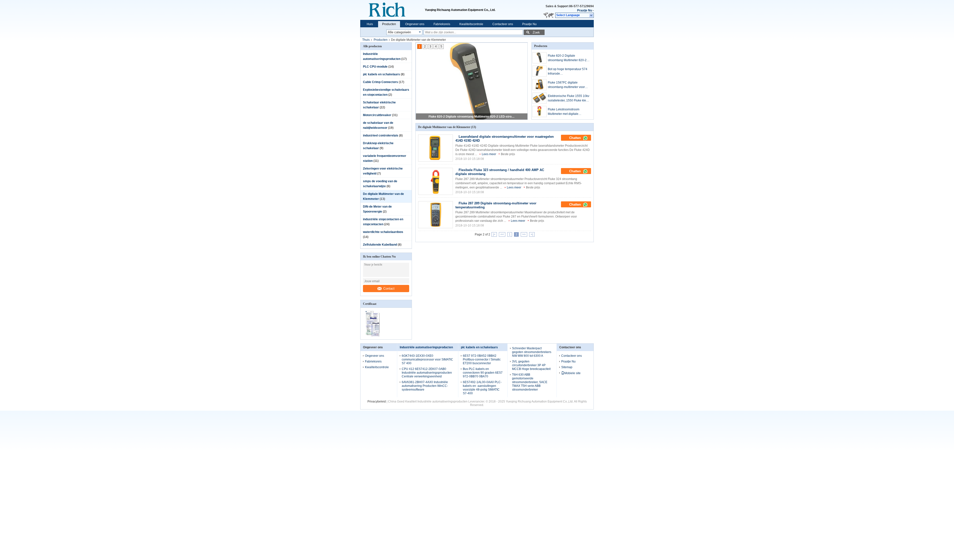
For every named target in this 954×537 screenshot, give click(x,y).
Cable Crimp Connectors (380, 82)
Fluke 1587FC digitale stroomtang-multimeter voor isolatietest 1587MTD (566, 85)
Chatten (575, 138)
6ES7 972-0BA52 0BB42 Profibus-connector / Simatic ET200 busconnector (482, 359)
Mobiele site (572, 373)
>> (524, 234)
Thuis (366, 40)
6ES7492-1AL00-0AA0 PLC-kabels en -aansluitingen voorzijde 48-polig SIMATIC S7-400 (482, 387)
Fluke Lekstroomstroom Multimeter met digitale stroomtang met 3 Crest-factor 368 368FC (568, 112)
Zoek (536, 32)
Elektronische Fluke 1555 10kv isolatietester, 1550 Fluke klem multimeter (568, 98)
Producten (389, 24)
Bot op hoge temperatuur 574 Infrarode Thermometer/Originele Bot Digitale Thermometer (567, 71)
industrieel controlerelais (380, 135)
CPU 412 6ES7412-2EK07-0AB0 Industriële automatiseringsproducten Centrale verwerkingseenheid (427, 372)
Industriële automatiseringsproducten (426, 347)
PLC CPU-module (375, 66)
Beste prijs (508, 154)
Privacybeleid (376, 401)
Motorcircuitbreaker (377, 115)
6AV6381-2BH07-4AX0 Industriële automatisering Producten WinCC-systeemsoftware (425, 385)
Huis (370, 24)
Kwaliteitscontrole (471, 24)
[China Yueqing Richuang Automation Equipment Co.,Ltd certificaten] (373, 336)
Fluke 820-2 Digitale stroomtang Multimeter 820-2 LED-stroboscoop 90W (472, 116)
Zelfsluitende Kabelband (380, 244)
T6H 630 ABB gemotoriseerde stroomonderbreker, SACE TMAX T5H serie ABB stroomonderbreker (529, 382)
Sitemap (566, 367)
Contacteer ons (502, 24)
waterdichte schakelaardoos (383, 232)
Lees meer (489, 154)
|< (494, 234)
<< (502, 234)
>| (532, 234)
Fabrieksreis (442, 24)
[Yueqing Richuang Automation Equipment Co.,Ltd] (392, 10)
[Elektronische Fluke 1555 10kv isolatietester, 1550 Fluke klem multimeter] (539, 98)
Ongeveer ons (414, 24)
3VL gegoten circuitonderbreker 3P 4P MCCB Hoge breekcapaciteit (531, 365)
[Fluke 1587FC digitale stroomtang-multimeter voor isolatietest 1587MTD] (539, 84)
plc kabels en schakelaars (381, 74)
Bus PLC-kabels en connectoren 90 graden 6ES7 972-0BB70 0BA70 (483, 372)
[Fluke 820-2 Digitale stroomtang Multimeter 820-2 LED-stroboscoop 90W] (539, 57)
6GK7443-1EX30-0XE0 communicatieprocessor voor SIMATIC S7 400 (427, 359)
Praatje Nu (584, 10)
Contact (389, 288)
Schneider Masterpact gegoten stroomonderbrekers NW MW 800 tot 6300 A (531, 352)
